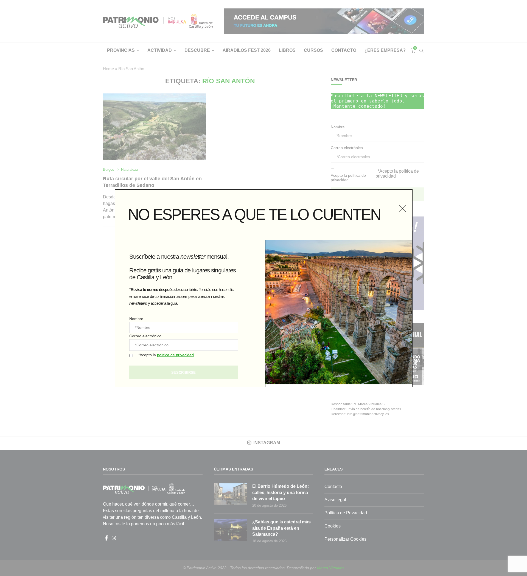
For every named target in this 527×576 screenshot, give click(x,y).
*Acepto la (166, 355)
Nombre (136, 318)
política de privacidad (175, 355)
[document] (263, 288)
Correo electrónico (145, 336)
